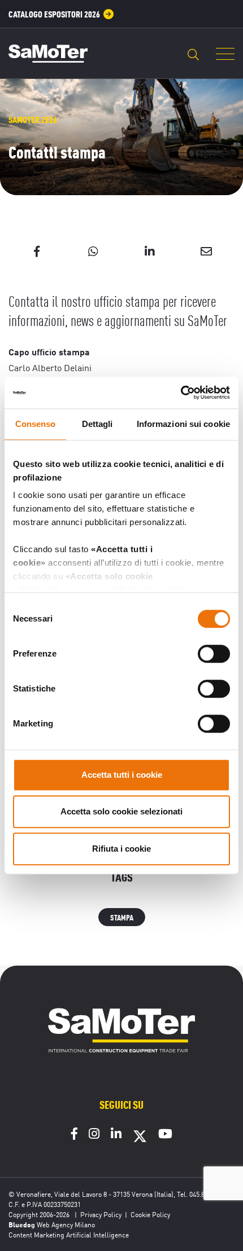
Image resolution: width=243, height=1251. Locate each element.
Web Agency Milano (66, 1224)
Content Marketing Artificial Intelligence (68, 1234)
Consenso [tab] (35, 424)
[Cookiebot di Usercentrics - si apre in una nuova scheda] (180, 392)
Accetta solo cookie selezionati (121, 811)
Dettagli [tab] (97, 424)
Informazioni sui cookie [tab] (183, 424)
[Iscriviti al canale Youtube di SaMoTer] (165, 1134)
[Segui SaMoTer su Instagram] (94, 1134)
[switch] (214, 654)
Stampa (121, 916)
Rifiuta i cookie (121, 848)
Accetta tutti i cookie (121, 774)
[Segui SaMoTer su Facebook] (74, 1134)
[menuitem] (61, 14)
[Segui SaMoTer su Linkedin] (116, 1134)
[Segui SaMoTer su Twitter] (140, 1140)
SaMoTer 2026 (32, 119)
